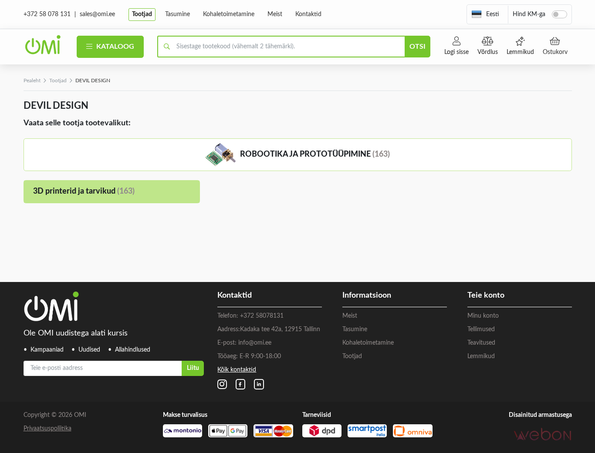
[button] (485, 14)
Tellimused (481, 329)
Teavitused (481, 343)
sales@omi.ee (97, 14)
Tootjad (142, 14)
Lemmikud (520, 52)
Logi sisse (456, 52)
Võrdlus (487, 52)
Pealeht (32, 80)
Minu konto (483, 316)
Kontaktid (308, 14)
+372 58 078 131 (47, 14)
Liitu (193, 368)
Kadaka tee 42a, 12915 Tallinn (280, 329)
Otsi (417, 46)
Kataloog (114, 46)
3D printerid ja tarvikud (84, 191)
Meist (274, 14)
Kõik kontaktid (236, 370)
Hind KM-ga (529, 14)
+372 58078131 (262, 316)
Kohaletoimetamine (228, 14)
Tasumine (177, 14)
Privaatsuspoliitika (47, 429)
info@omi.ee (254, 343)
